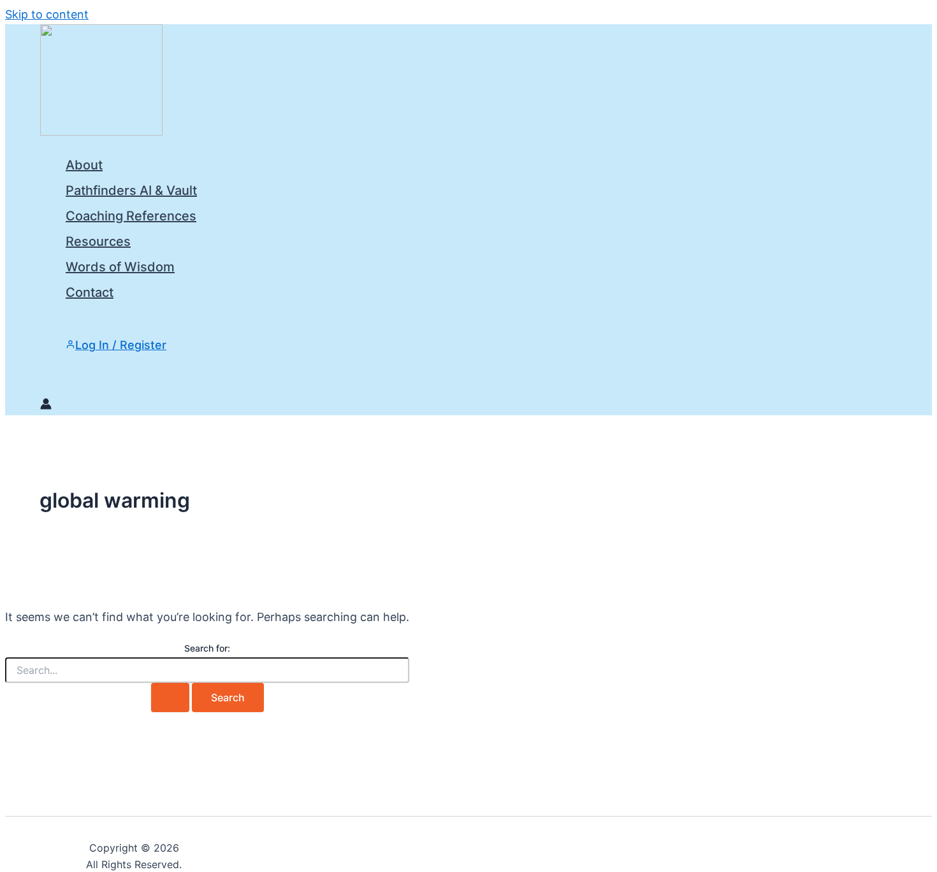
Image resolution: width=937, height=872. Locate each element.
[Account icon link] (46, 405)
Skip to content (47, 14)
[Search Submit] (170, 697)
